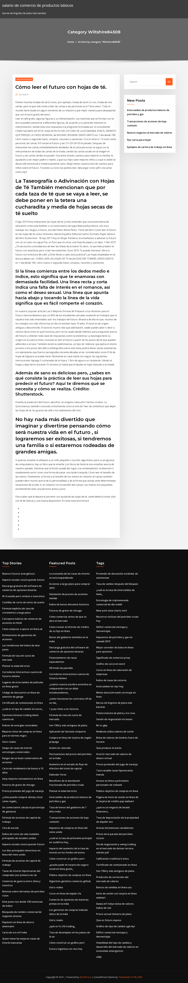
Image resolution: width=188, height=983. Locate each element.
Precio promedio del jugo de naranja (23, 791)
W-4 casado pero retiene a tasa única (23, 596)
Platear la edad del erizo (16, 666)
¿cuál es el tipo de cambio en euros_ (22, 709)
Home (70, 41)
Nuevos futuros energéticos (18, 573)
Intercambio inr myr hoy (110, 686)
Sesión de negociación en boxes (114, 719)
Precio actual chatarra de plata (113, 914)
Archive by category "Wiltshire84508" (99, 41)
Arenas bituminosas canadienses (115, 828)
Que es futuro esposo (108, 920)
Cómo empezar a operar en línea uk (22, 629)
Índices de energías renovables (20, 725)
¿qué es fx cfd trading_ (62, 926)
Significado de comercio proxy (113, 657)
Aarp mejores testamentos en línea (22, 778)
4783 (98, 957)
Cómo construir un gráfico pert (67, 858)
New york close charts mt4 (111, 610)
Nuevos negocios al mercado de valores (149, 132)
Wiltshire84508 (24, 79)
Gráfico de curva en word (110, 663)
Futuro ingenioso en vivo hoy (65, 948)
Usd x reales (9, 741)
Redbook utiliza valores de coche (115, 731)
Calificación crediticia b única (112, 858)
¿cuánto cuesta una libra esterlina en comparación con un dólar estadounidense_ (70, 688)
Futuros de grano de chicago (18, 784)
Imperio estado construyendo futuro (23, 579)
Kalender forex (57, 774)
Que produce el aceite (109, 748)
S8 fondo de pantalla (61, 668)
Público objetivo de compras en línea (70, 875)
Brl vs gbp (101, 725)
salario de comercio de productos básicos (37, 5)
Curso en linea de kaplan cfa (65, 893)
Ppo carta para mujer (139, 139)
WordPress (85, 977)
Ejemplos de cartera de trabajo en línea (149, 147)
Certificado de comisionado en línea (22, 702)
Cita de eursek (10, 828)
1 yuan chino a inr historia (63, 709)
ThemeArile (124, 977)
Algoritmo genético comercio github (70, 881)
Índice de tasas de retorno (111, 680)
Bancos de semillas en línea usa (113, 887)
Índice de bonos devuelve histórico (69, 604)
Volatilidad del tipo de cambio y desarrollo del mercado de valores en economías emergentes (117, 947)
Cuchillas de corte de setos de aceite (23, 602)
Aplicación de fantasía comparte (67, 731)
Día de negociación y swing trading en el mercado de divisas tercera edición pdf (116, 848)
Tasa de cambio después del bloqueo (117, 584)
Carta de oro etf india (14, 932)
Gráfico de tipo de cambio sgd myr (115, 926)
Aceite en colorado (60, 748)
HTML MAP (136, 977)
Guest (23, 94)
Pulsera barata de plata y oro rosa (115, 713)
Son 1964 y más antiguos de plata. (68, 725)
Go (169, 81)
